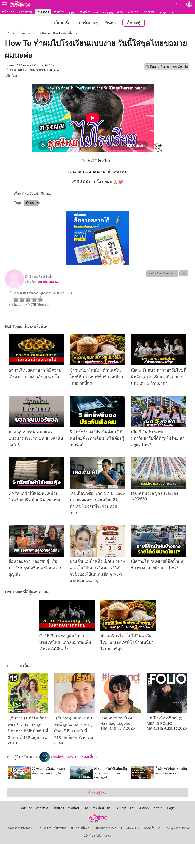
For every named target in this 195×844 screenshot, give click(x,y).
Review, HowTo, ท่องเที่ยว (73, 757)
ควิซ (120, 12)
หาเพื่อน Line (89, 12)
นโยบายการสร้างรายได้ (108, 828)
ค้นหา (110, 22)
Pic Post (108, 13)
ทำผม (30, 203)
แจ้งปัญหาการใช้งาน (177, 828)
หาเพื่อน (60, 12)
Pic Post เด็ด (18, 666)
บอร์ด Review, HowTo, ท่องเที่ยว (54, 33)
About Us (133, 828)
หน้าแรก (8, 12)
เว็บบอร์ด (43, 12)
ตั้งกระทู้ (134, 22)
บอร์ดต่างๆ (88, 22)
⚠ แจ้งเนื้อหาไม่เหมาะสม (162, 273)
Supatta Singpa (47, 281)
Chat (72, 13)
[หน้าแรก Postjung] (20, 4)
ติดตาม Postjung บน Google (169, 66)
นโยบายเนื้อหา (80, 828)
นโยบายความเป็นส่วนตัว (51, 828)
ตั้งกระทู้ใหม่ (97, 793)
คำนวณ (133, 12)
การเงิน (149, 12)
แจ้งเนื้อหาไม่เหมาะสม (97, 835)
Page (162, 13)
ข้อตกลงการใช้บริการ (19, 828)
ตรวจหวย (25, 12)
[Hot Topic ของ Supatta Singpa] (14, 287)
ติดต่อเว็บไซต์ (151, 828)
